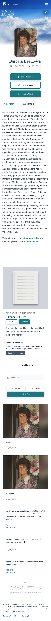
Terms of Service (32, 589)
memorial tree (34, 238)
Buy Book (24, 322)
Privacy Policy (19, 589)
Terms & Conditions (11, 616)
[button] (25, 421)
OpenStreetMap (28, 593)
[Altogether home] (5, 4)
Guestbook (29, 103)
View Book (11, 322)
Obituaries (14, 4)
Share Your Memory (15, 353)
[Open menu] (46, 4)
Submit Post (25, 394)
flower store (32, 241)
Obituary (9, 103)
